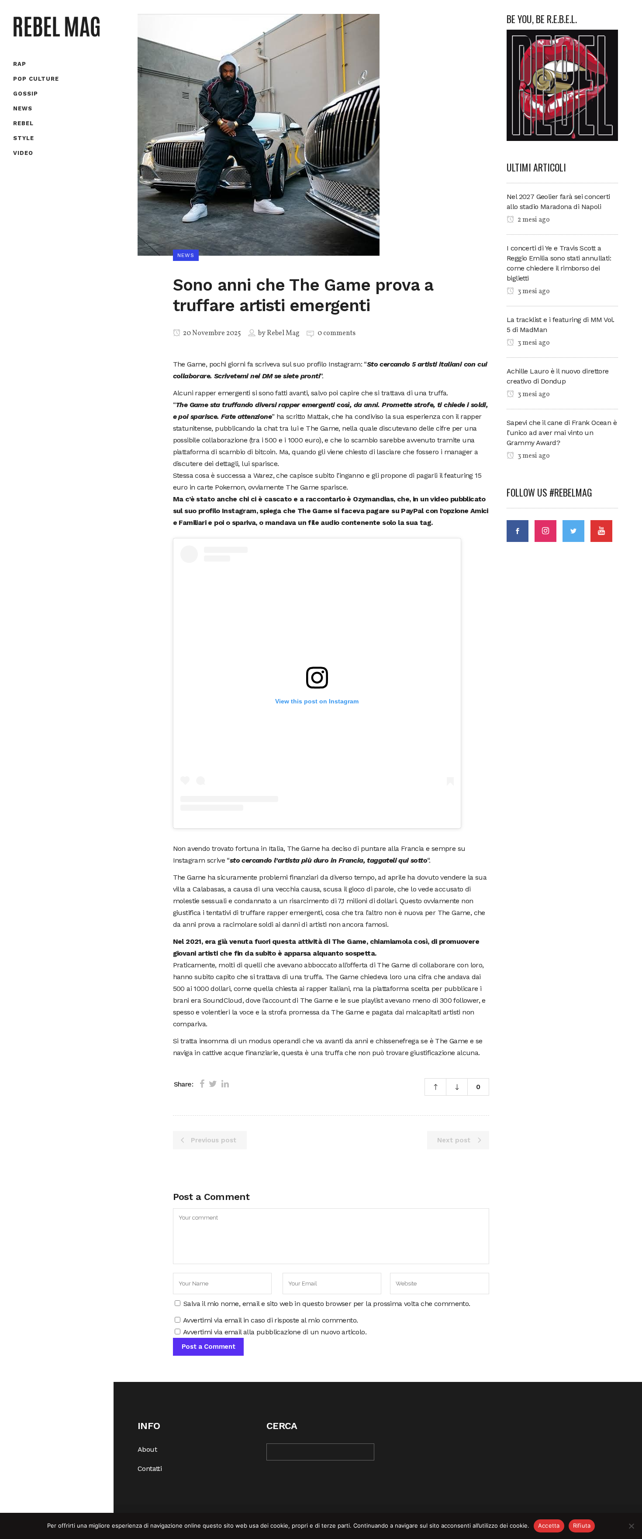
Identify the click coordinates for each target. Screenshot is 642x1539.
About (147, 1449)
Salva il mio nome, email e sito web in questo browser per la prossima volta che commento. (326, 1303)
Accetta (549, 1525)
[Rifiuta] (631, 1526)
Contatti (150, 1468)
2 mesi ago (533, 220)
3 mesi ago (533, 291)
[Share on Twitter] (213, 1084)
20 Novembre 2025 (211, 333)
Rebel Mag (283, 333)
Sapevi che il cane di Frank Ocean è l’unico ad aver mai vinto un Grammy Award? (562, 432)
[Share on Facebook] (202, 1084)
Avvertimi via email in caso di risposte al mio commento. (270, 1320)
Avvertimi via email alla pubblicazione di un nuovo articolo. (274, 1332)
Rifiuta (582, 1525)
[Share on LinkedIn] (225, 1084)
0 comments (337, 333)
